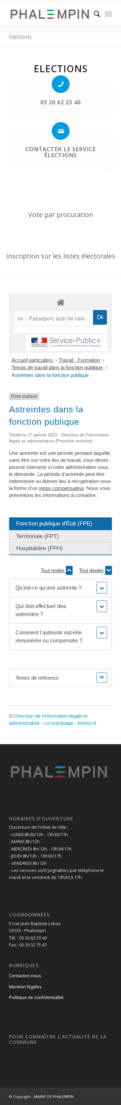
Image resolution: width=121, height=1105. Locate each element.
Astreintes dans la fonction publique (50, 375)
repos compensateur (61, 488)
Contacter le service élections (61, 152)
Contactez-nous (25, 976)
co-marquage (58, 723)
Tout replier (53, 570)
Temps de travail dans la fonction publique (57, 367)
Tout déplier (92, 570)
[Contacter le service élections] (61, 131)
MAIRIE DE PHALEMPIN (54, 1096)
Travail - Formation (80, 360)
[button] (60, 588)
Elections (20, 36)
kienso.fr (87, 723)
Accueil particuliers (32, 360)
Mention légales (25, 987)
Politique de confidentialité (36, 997)
